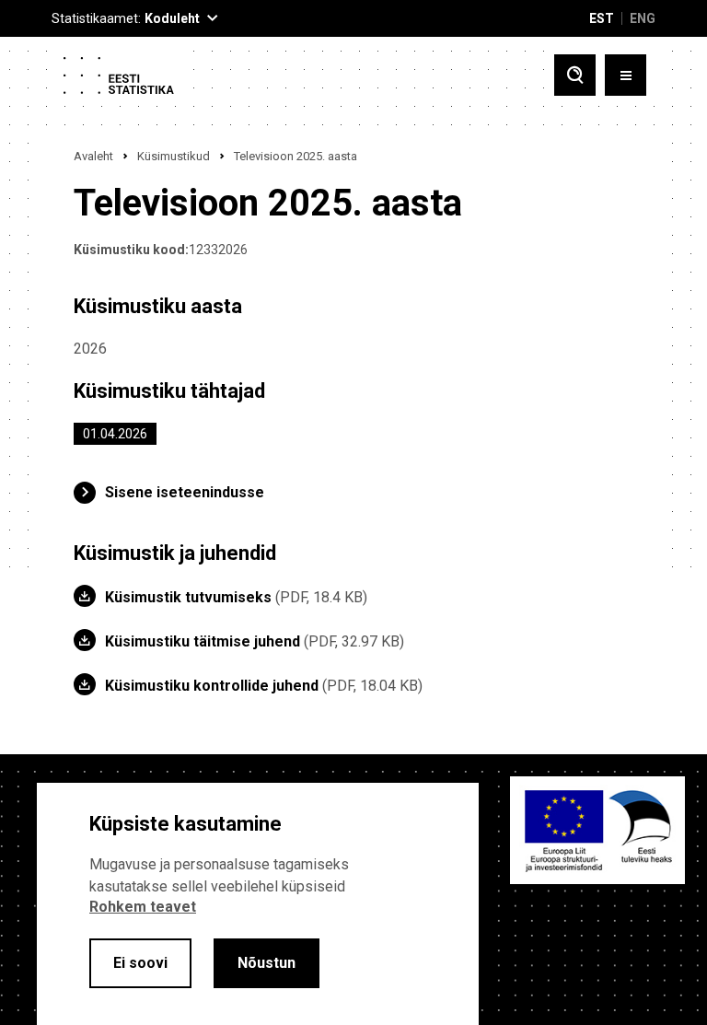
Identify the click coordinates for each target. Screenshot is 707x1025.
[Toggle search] (575, 75)
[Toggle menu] (625, 75)
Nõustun (267, 963)
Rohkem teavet (142, 906)
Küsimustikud (173, 156)
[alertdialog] (258, 904)
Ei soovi (140, 963)
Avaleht (93, 156)
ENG (642, 18)
